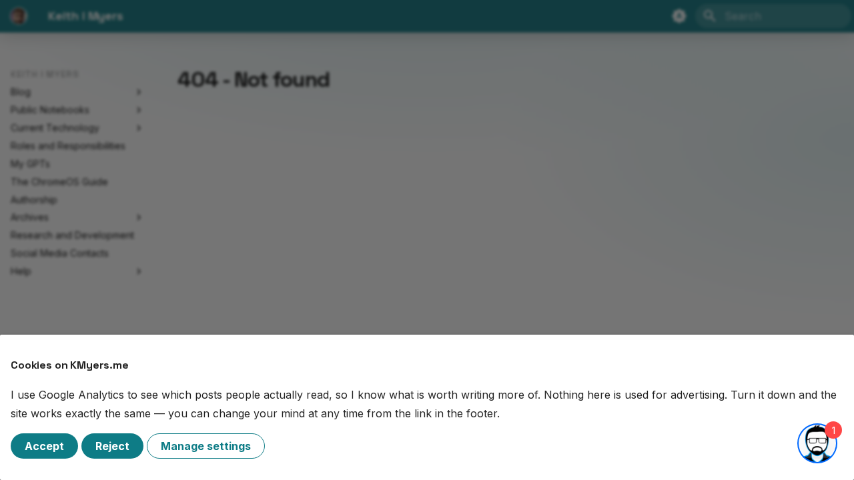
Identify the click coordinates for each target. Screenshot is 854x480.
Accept (44, 446)
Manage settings (206, 446)
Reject (112, 446)
